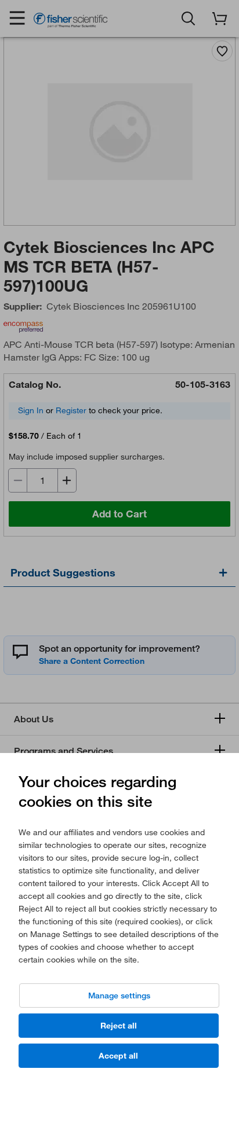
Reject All (118, 1025)
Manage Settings (119, 995)
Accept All (118, 1055)
